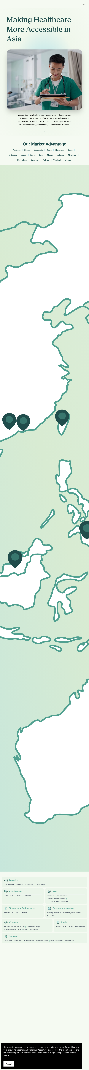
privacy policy (59, 1052)
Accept (9, 1064)
